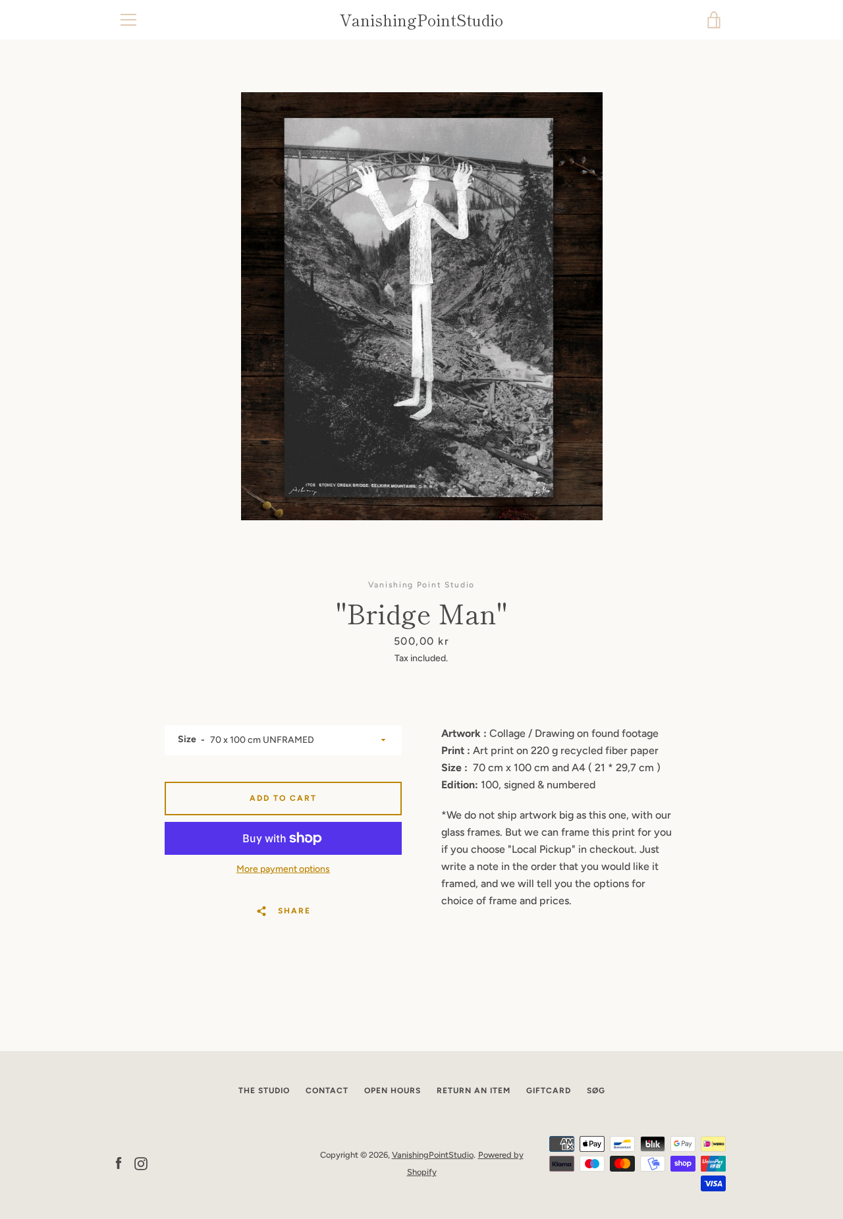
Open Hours (392, 1090)
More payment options (283, 869)
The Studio (264, 1090)
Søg (596, 1090)
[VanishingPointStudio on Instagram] (141, 1162)
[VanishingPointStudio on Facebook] (118, 1162)
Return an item (473, 1090)
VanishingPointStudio (421, 20)
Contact (327, 1090)
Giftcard (548, 1090)
